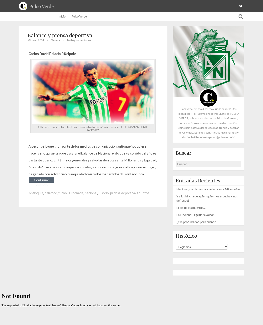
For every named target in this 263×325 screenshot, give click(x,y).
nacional (91, 193)
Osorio (104, 193)
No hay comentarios (79, 40)
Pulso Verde (79, 16)
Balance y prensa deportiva (60, 35)
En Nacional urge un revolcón (195, 214)
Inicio (62, 16)
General (55, 40)
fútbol (63, 193)
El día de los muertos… (191, 207)
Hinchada (76, 193)
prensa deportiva (123, 193)
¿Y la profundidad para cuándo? (197, 222)
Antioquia (35, 193)
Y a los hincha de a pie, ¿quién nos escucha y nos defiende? (207, 198)
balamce (50, 193)
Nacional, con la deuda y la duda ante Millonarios (208, 189)
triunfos (143, 193)
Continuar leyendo (41, 180)
